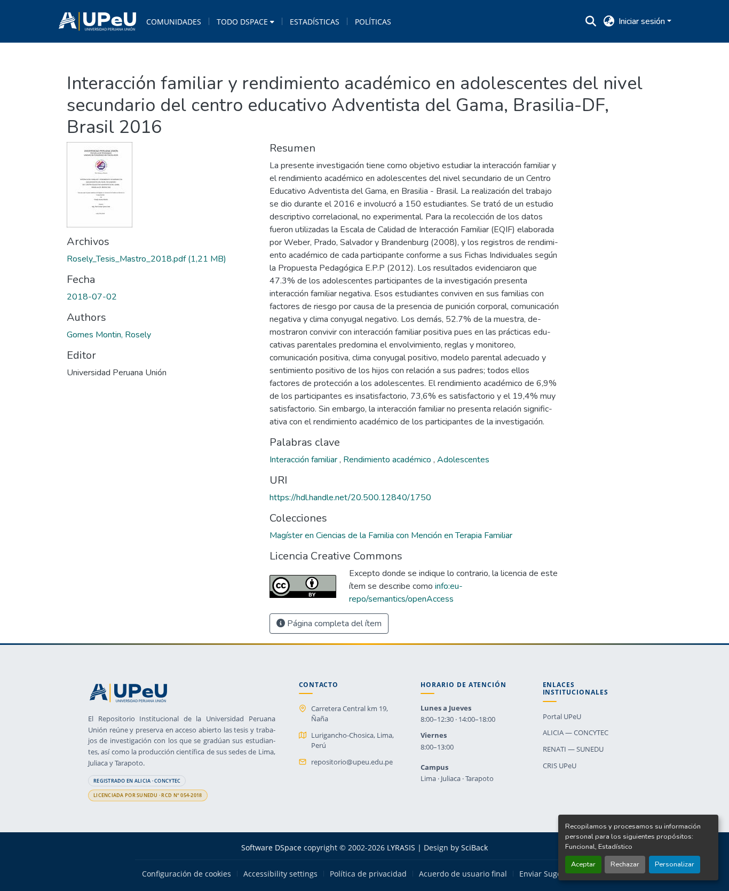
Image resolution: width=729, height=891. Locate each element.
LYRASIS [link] (401, 847)
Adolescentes (463, 460)
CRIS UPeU (559, 765)
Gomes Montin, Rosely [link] (109, 335)
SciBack (474, 847)
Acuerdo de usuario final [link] (463, 874)
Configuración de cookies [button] (186, 874)
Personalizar (674, 864)
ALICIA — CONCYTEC (575, 732)
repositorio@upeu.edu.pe (352, 762)
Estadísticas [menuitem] (314, 22)
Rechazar (625, 864)
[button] (97, 21)
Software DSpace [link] (271, 847)
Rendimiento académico (388, 460)
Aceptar (583, 864)
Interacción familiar (304, 460)
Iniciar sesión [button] (643, 21)
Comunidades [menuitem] (173, 22)
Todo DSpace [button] (242, 22)
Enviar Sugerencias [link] (553, 874)
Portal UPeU (562, 716)
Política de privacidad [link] (368, 874)
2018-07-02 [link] (92, 297)
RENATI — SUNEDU (573, 749)
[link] (162, 259)
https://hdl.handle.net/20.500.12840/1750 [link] (350, 497)
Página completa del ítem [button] (333, 623)
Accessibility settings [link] (280, 874)
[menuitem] (245, 21)
